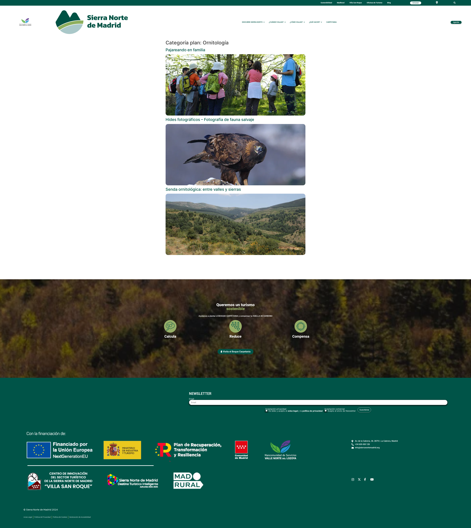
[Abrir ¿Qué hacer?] (321, 22)
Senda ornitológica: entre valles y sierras (203, 189)
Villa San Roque (355, 3)
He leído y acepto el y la (295, 411)
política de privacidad (312, 411)
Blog (389, 3)
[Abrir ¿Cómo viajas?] (304, 22)
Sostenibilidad (326, 3)
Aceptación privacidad (294, 410)
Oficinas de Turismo (374, 3)
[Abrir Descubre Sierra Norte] (264, 22)
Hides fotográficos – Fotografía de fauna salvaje (210, 119)
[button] (455, 3)
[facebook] (366, 479)
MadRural (341, 3)
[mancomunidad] (25, 22)
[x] (360, 479)
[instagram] (354, 479)
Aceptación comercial (340, 410)
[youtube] (372, 479)
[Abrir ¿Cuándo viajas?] (285, 22)
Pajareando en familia (185, 49)
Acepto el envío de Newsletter (341, 411)
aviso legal (293, 411)
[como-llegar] (437, 2)
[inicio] (92, 22)
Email (191, 399)
